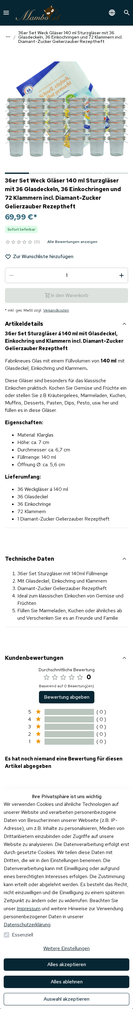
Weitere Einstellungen (66, 948)
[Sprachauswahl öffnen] (112, 12)
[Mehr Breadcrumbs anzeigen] (8, 37)
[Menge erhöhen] (121, 275)
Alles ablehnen (67, 981)
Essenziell (22, 935)
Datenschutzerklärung (27, 924)
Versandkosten (56, 310)
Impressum (29, 908)
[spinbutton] (66, 275)
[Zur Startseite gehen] (38, 13)
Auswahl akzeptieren (66, 999)
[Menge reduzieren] (11, 275)
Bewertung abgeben (66, 697)
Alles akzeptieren (66, 964)
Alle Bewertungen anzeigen (72, 241)
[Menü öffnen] (6, 12)
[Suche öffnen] (127, 12)
